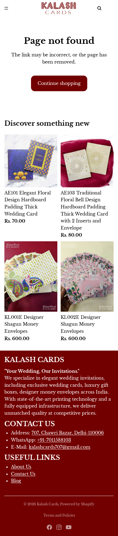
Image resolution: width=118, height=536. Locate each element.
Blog (16, 480)
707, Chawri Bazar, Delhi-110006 (68, 432)
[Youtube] (68, 527)
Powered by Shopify (77, 504)
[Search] (99, 8)
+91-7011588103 (54, 440)
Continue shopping (59, 83)
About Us (21, 466)
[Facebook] (49, 527)
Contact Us (23, 474)
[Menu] (6, 8)
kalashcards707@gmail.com (59, 447)
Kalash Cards (47, 504)
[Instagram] (59, 527)
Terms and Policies (59, 515)
